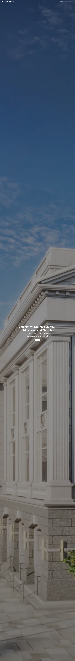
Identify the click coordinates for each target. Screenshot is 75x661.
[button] (8, 1)
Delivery (6, 4)
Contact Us (10, 4)
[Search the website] (69, 1)
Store (3, 4)
